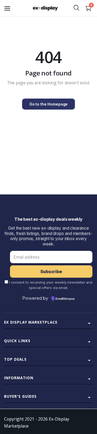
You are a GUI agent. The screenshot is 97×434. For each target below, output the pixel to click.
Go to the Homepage (48, 104)
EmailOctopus (65, 299)
